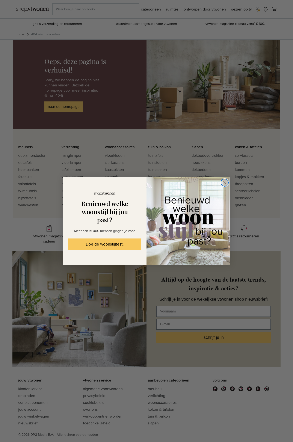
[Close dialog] (224, 182)
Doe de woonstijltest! (105, 244)
